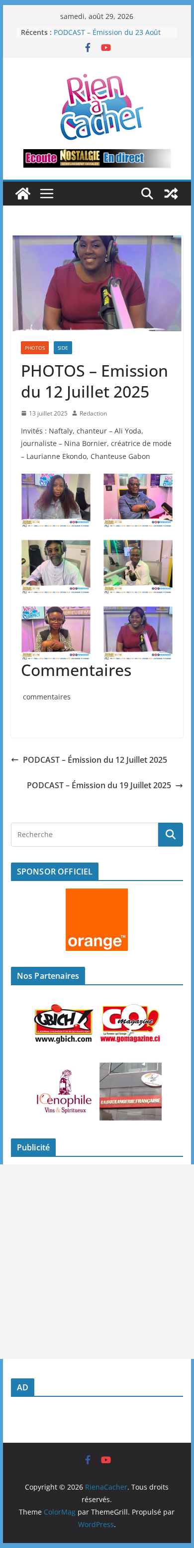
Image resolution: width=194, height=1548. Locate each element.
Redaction (93, 413)
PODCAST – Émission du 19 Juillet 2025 (99, 785)
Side (63, 347)
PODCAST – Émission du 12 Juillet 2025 (95, 759)
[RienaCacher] (23, 194)
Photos (35, 347)
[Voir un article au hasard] (171, 194)
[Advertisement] (97, 1261)
